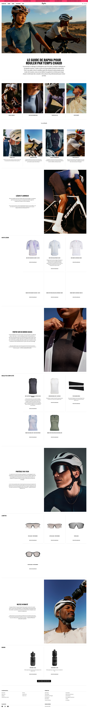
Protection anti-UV (76, 157)
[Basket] (85, 3)
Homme (9, 3)
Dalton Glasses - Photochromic (33, 564)
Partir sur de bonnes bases (33, 115)
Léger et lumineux (12, 115)
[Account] (84, 3)
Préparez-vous (12, 157)
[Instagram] (5, 706)
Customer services (5, 690)
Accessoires (18, 3)
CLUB (23, 3)
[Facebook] (2, 706)
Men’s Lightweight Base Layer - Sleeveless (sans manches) (33, 396)
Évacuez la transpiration (54, 157)
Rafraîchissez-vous (33, 157)
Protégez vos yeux (55, 115)
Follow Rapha (4, 704)
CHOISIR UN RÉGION (48, 704)
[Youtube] (8, 706)
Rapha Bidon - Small (33, 667)
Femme (13, 3)
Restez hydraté (76, 115)
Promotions (4, 3)
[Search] (82, 3)
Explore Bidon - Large (54, 667)
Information (47, 690)
